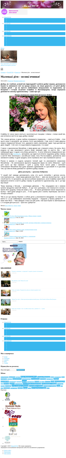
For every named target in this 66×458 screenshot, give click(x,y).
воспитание (43, 379)
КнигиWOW (12, 377)
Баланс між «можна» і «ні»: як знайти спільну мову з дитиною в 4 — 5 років (28, 308)
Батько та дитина (13, 34)
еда (40, 381)
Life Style (10, 39)
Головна (3, 72)
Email (5, 357)
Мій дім (10, 45)
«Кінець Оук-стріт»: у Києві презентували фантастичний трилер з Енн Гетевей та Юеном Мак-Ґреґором (34, 299)
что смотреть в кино (38, 388)
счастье (29, 388)
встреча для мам (49, 379)
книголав (6, 384)
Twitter (6, 363)
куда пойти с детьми (36, 386)
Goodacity (17, 154)
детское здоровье (30, 381)
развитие (20, 388)
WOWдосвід (11, 20)
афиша (52, 377)
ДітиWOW (7, 23)
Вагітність (11, 19)
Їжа (9, 43)
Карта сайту (7, 450)
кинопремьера (59, 382)
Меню (2, 48)
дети (24, 381)
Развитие (17, 72)
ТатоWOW (7, 31)
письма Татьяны (13, 388)
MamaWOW (14, 446)
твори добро (17, 205)
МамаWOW (7, 17)
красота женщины (18, 383)
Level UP (10, 42)
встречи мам (19, 381)
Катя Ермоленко (5, 377)
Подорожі (10, 40)
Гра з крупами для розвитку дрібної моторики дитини (9, 64)
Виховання (11, 26)
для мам (37, 381)
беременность (17, 379)
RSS (5, 361)
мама (58, 386)
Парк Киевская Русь (28, 377)
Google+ (6, 360)
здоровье (47, 381)
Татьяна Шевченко (43, 377)
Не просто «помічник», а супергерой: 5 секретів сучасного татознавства (27, 271)
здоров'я (43, 381)
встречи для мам (12, 381)
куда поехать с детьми (49, 384)
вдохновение (35, 379)
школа (48, 388)
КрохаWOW (11, 25)
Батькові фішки (12, 33)
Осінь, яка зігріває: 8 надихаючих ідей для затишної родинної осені (26, 290)
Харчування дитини (13, 29)
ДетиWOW (10, 72)
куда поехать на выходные (32, 384)
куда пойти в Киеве (20, 386)
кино (52, 382)
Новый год (18, 377)
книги (2, 383)
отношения (7, 388)
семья (25, 388)
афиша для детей (57, 377)
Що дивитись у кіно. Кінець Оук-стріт (20, 280)
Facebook (6, 358)
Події (9, 37)
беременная (9, 379)
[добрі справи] (33, 131)
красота (12, 384)
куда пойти (8, 386)
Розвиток (10, 28)
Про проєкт (7, 453)
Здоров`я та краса (13, 22)
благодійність (9, 205)
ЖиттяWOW (8, 36)
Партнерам (7, 452)
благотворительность (26, 379)
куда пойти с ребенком (49, 386)
